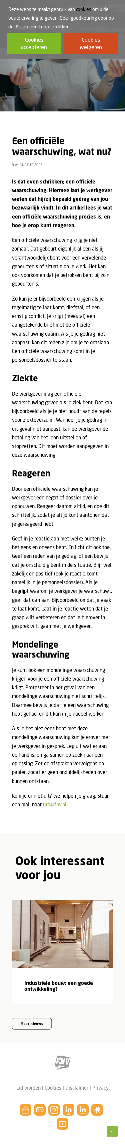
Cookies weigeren (91, 43)
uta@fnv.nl (54, 804)
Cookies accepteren (34, 43)
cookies (83, 9)
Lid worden (28, 1087)
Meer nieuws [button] (32, 1024)
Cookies (53, 1087)
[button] (62, 934)
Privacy (100, 1087)
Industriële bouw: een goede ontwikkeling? (58, 986)
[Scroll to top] (112, 1130)
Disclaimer (76, 1087)
